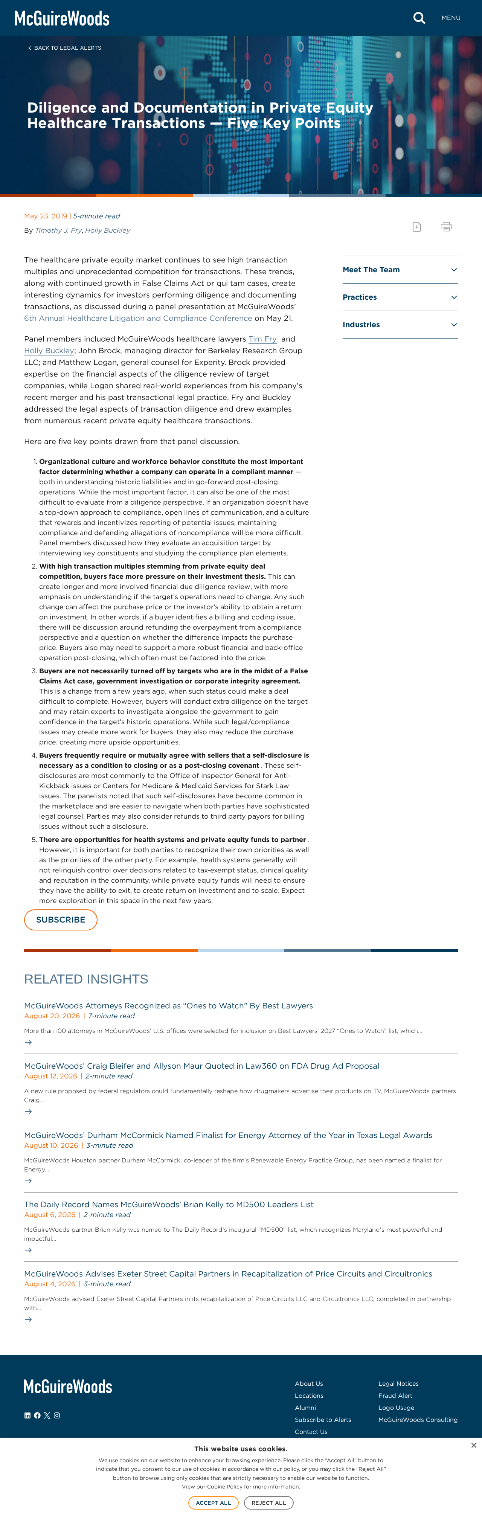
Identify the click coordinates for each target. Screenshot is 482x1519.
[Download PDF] (417, 227)
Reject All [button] (269, 1503)
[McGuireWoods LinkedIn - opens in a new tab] (27, 1415)
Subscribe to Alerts (323, 1419)
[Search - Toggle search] (419, 18)
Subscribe (60, 919)
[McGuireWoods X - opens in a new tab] (47, 1415)
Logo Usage (396, 1407)
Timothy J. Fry (58, 230)
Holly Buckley (107, 230)
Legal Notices (398, 1383)
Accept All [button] (213, 1503)
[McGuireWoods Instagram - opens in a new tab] (56, 1415)
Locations (309, 1395)
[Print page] (446, 227)
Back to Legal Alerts (67, 48)
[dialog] (241, 1478)
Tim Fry (263, 338)
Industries (361, 324)
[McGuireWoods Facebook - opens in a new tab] (37, 1415)
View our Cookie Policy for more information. (241, 1487)
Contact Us (311, 1431)
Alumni (305, 1407)
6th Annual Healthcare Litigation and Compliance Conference (138, 318)
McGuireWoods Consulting (418, 1419)
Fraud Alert (395, 1395)
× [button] (473, 1446)
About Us (309, 1383)
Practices (360, 297)
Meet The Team (371, 269)
